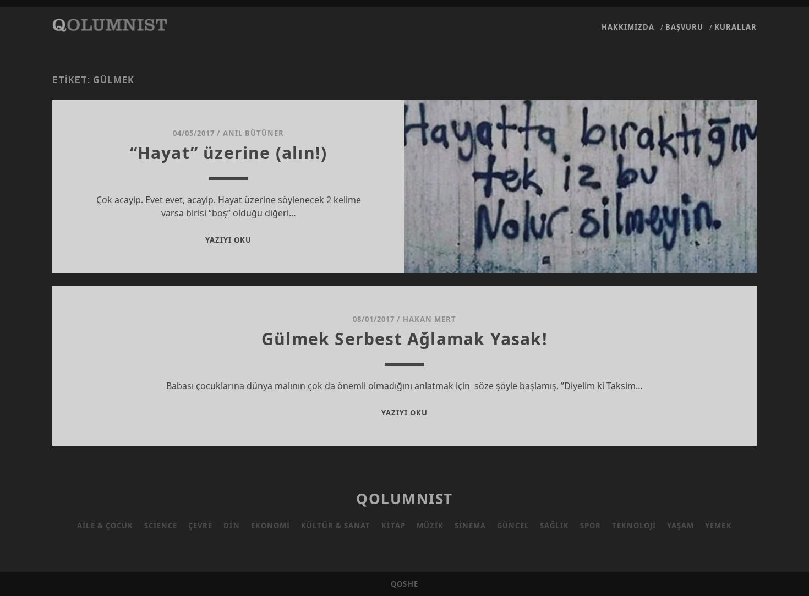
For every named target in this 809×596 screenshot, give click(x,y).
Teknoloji (634, 526)
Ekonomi (270, 526)
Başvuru (684, 27)
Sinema (470, 526)
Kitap (393, 526)
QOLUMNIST (404, 498)
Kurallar (735, 27)
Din (231, 526)
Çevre (200, 526)
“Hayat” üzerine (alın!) (228, 152)
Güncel (513, 526)
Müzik (430, 526)
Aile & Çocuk (105, 526)
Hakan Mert (429, 319)
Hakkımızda (628, 27)
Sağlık (554, 526)
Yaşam (680, 526)
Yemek (718, 526)
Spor (590, 526)
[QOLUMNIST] (109, 26)
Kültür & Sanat (336, 526)
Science (160, 526)
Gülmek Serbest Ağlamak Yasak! (404, 338)
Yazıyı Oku (228, 240)
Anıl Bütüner (254, 133)
